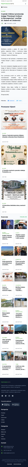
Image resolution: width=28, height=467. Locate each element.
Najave (3, 11)
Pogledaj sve (23, 217)
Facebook (11, 100)
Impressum (9, 464)
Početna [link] (5, 7)
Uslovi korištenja (17, 464)
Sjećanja (3, 438)
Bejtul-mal (3, 432)
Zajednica (18, 285)
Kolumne (4, 337)
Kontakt (24, 1)
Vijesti (17, 233)
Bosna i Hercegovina (5, 233)
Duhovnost (3, 417)
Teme (17, 364)
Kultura (4, 364)
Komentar (18, 259)
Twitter (20, 100)
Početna (3, 413)
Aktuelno (3, 429)
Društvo (4, 311)
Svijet (4, 259)
